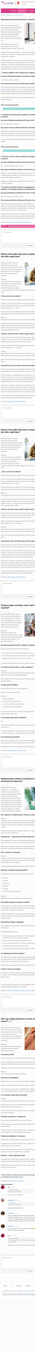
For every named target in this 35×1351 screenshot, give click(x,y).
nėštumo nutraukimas (7, 990)
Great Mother (11, 1213)
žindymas (4, 750)
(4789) (10, 1021)
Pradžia (5, 10)
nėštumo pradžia (11, 401)
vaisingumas (21, 1181)
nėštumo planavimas (7, 1181)
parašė (16, 1190)
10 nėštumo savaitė (20, 401)
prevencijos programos (7, 222)
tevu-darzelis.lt (7, 23)
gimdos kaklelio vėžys (26, 222)
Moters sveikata (19, 15)
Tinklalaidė (13, 10)
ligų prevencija (17, 222)
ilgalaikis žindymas (11, 750)
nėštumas (4, 401)
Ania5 (9, 1187)
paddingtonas (11, 1200)
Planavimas (22, 10)
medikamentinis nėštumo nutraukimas (22, 990)
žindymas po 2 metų (21, 750)
